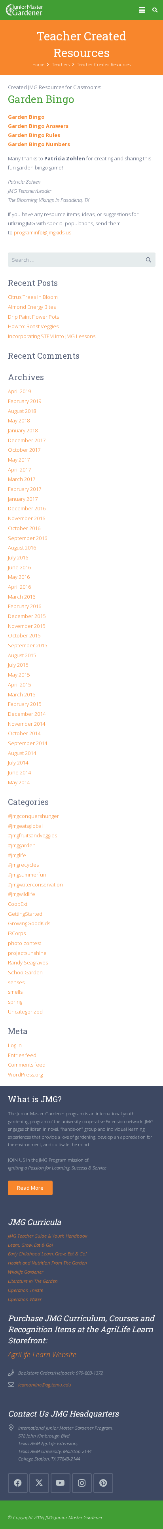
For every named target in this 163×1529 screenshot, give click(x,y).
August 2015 (22, 655)
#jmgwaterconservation (35, 884)
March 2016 (21, 596)
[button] (142, 10)
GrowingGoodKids (29, 923)
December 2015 (26, 616)
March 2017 (21, 479)
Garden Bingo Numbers (39, 144)
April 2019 (19, 391)
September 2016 (27, 538)
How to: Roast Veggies (33, 326)
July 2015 (18, 664)
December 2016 (26, 508)
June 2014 (19, 772)
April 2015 (19, 684)
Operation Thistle (25, 1290)
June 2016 (19, 567)
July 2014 (18, 762)
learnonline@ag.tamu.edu (44, 1384)
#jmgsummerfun (27, 874)
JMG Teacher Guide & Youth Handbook (47, 1235)
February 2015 (24, 703)
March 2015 (21, 694)
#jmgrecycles (23, 864)
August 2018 (22, 411)
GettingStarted (25, 913)
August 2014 (22, 753)
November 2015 (26, 625)
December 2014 (26, 713)
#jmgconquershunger (33, 816)
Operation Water (25, 1299)
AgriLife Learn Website (42, 1354)
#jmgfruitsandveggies (32, 835)
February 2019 (24, 401)
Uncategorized (25, 1011)
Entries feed (22, 1055)
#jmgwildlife (21, 894)
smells (15, 991)
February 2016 (24, 606)
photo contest (24, 943)
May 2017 (19, 459)
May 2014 (19, 782)
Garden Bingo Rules (34, 135)
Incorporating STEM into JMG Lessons (51, 336)
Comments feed (26, 1064)
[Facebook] (18, 1483)
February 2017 (24, 489)
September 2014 (27, 743)
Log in (15, 1045)
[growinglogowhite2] (24, 10)
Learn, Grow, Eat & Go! (30, 1245)
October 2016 (24, 528)
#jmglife (17, 855)
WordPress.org (25, 1074)
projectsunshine (27, 953)
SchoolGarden (25, 972)
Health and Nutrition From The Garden (47, 1262)
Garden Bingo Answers (38, 125)
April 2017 (19, 469)
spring (15, 1001)
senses (16, 982)
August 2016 (22, 547)
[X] (39, 1483)
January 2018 (23, 430)
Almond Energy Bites (32, 306)
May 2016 (19, 576)
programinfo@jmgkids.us (42, 232)
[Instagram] (82, 1483)
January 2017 (23, 498)
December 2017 (26, 440)
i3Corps (17, 933)
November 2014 (26, 723)
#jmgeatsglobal (25, 825)
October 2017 (24, 449)
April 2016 (19, 586)
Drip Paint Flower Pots (33, 316)
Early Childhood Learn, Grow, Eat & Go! (47, 1253)
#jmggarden (22, 845)
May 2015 (19, 674)
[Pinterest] (103, 1483)
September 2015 (27, 645)
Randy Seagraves (28, 962)
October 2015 (24, 635)
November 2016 (26, 518)
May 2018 (19, 420)
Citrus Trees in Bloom (33, 296)
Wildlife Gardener (25, 1271)
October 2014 (24, 733)
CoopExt (17, 903)
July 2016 (18, 557)
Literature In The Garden (33, 1281)
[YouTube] (60, 1483)
